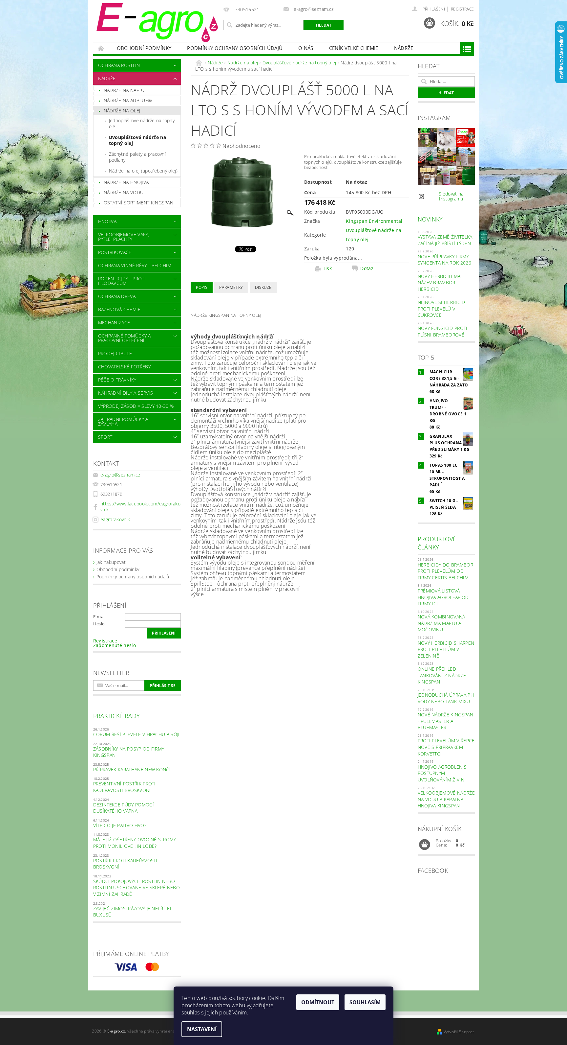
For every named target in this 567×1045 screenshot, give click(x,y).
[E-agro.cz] (157, 22)
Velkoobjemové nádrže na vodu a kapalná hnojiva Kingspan (446, 799)
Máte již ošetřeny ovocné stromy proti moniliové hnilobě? (134, 842)
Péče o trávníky (117, 380)
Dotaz (366, 268)
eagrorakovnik (115, 519)
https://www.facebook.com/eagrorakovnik (140, 506)
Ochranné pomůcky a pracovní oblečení (124, 338)
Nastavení (202, 1029)
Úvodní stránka (101, 48)
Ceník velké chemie (353, 48)
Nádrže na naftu (124, 90)
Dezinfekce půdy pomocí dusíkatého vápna (123, 807)
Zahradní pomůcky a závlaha (123, 421)
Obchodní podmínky (144, 48)
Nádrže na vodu (123, 192)
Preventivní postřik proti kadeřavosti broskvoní (124, 786)
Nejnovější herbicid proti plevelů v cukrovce (441, 308)
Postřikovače (115, 252)
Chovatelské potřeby (124, 366)
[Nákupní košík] (424, 845)
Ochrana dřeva (117, 296)
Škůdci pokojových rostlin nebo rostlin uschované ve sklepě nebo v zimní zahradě (136, 887)
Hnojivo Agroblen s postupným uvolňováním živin (442, 773)
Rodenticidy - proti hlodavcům (122, 280)
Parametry (231, 287)
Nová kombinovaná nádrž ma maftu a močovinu (441, 623)
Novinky (430, 219)
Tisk (327, 268)
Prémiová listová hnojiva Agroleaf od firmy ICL (443, 597)
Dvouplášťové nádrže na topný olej (137, 140)
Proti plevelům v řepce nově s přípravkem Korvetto (446, 746)
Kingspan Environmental (374, 221)
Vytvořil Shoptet (459, 1031)
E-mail (99, 616)
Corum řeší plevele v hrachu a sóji (136, 734)
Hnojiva (107, 221)
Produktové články (437, 543)
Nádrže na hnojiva (126, 182)
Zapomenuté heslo (114, 645)
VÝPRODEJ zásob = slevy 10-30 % (136, 406)
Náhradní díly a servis (125, 393)
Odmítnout (317, 1002)
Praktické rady (116, 716)
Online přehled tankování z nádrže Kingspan (442, 675)
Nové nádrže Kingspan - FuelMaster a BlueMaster (445, 721)
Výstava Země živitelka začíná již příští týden (445, 240)
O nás (305, 48)
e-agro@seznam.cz (120, 475)
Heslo (99, 624)
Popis (201, 287)
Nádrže (403, 48)
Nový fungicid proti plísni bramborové (443, 331)
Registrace (462, 9)
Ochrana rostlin (119, 65)
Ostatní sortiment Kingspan (138, 202)
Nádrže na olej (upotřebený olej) (143, 171)
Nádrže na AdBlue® (128, 100)
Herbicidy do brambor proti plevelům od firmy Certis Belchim (445, 571)
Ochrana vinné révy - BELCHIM (135, 265)
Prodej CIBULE (115, 353)
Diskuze (263, 287)
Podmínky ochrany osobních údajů (235, 48)
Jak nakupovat (111, 562)
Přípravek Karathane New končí (132, 769)
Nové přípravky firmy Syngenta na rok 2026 (444, 259)
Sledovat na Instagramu (451, 196)
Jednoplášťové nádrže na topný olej (142, 123)
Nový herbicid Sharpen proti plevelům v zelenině (446, 649)
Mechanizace (114, 322)
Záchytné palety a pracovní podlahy (137, 157)
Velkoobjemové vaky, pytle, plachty (123, 236)
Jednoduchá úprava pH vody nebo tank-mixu (446, 698)
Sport (105, 437)
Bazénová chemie (119, 309)
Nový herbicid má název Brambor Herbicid (439, 282)
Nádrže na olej (122, 110)
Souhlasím (365, 1002)
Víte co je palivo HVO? (119, 825)
